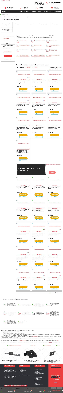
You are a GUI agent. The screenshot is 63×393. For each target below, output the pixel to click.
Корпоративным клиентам (24, 375)
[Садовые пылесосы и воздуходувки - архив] (47, 54)
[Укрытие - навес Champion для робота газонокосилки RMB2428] (39, 272)
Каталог (4, 11)
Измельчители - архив (38, 45)
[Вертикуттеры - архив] (47, 42)
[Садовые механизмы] (14, 0)
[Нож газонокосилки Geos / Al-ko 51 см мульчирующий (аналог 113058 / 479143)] (54, 226)
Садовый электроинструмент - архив (54, 56)
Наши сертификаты (23, 370)
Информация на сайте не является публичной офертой (15, 385)
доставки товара (35, 336)
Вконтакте (52, 377)
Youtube (54, 377)
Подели (58, 382)
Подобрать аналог (23, 135)
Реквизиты (21, 371)
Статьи (36, 383)
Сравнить (24, 90)
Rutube (57, 377)
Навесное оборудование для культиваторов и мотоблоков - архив (39, 56)
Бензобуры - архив (23, 40)
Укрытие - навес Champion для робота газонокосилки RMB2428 (31, 361)
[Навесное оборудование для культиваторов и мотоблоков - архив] (32, 61)
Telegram (59, 377)
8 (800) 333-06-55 (55, 3)
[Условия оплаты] (33, 345)
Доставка (33, 11)
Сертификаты (37, 372)
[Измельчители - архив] (32, 47)
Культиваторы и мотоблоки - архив (54, 46)
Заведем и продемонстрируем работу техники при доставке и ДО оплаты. (40, 305)
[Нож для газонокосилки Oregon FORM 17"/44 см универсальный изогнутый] (39, 203)
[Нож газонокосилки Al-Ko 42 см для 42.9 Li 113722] (23, 203)
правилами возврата (22, 340)
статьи (50, 342)
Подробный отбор (8, 51)
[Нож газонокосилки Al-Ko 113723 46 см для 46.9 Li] (54, 249)
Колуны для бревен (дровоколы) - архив (40, 50)
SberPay (55, 383)
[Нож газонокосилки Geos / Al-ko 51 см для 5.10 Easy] (23, 226)
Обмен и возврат (38, 379)
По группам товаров (8, 369)
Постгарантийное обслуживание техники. (27, 322)
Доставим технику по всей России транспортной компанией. (12, 313)
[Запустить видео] (11, 353)
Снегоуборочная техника (9, 370)
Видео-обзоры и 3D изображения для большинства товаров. (11, 304)
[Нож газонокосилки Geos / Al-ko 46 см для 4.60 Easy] (54, 97)
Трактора (5, 372)
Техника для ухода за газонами (10, 371)
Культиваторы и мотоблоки (9, 378)
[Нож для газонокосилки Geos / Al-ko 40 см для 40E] (23, 97)
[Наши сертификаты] (46, 345)
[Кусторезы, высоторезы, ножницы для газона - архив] (18, 60)
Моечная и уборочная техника (10, 375)
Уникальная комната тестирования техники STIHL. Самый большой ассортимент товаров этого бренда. (54, 313)
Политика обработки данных (57, 390)
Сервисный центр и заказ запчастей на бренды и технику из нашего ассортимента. (12, 322)
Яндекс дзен (56, 377)
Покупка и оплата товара (39, 373)
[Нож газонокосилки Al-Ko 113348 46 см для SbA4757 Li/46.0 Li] (54, 203)
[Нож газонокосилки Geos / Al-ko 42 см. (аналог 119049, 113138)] (39, 97)
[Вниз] (57, 8)
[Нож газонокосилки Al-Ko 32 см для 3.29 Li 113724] (23, 180)
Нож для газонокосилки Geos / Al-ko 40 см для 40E (11, 361)
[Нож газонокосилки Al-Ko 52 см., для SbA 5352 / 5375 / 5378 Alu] (39, 180)
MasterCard (54, 382)
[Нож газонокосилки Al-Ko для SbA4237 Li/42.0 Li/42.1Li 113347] (54, 180)
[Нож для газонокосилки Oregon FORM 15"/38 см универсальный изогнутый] (23, 143)
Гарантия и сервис (38, 377)
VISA (51, 382)
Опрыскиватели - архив (24, 49)
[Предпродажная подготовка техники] (14, 345)
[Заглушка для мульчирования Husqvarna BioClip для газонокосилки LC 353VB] (23, 272)
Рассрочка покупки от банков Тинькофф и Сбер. (54, 304)
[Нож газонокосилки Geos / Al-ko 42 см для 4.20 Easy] (54, 74)
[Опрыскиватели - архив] (18, 51)
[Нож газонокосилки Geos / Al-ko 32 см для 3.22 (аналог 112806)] (23, 74)
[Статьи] (57, 345)
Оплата (39, 11)
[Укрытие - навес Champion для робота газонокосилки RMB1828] (54, 272)
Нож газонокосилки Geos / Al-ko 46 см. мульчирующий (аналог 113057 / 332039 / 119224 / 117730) (52, 361)
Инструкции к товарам (39, 384)
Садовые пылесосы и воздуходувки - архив (53, 50)
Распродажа (6, 38)
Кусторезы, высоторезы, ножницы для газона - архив (24, 56)
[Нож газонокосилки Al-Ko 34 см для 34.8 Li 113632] (54, 120)
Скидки (21, 11)
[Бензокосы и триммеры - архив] (32, 44)
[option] (39, 169)
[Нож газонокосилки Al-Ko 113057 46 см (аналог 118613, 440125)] (23, 120)
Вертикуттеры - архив (53, 40)
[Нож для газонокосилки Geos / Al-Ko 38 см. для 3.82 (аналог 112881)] (39, 74)
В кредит (36, 378)
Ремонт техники (57, 11)
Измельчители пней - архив (24, 45)
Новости (21, 372)
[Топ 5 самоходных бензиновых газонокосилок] (57, 386)
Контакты (26, 11)
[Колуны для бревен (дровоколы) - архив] (32, 54)
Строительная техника (8, 377)
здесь (52, 338)
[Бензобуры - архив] (18, 42)
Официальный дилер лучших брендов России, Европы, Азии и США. (26, 313)
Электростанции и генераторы (10, 376)
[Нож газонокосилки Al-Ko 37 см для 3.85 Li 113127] (39, 120)
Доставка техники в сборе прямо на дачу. (26, 305)
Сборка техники (47, 11)
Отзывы (36, 371)
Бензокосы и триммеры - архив (39, 40)
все (60, 67)
